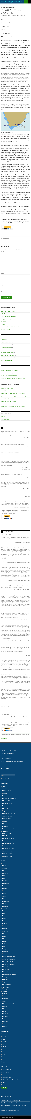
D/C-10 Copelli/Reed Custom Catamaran (10, 750)
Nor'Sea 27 (5, 951)
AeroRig (5, 910)
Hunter (5, 936)
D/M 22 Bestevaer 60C (6, 756)
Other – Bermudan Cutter (9, 956)
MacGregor (5, 891)
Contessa (5, 923)
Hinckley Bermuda (7, 933)
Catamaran (5, 863)
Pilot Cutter (6, 971)
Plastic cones (6, 808)
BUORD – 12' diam (7, 833)
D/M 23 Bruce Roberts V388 (7, 753)
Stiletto (5, 903)
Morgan (5, 949)
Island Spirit (6, 883)
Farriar (4, 1001)
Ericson (5, 928)
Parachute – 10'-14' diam (8, 838)
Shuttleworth (6, 901)
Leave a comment (22, 15)
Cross (4, 996)
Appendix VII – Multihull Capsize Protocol (10, 404)
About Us (3, 416)
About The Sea (8, 428)
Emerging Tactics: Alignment (7, 319)
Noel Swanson (12, 15)
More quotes (4, 526)
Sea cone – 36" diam (7, 816)
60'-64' (4, 1054)
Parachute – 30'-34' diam (8, 848)
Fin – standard (5, 1072)
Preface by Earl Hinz (5, 313)
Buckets (5, 788)
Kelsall (4, 886)
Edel (4, 878)
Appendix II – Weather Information (8, 390)
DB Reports (3, 339)
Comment (3, 255)
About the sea (4, 521)
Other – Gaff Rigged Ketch (9, 964)
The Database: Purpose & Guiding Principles (10, 326)
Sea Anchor (5, 831)
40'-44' (4, 1044)
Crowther (5, 873)
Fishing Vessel (6, 989)
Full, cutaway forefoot (7, 1077)
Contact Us (3, 421)
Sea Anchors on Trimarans (6, 360)
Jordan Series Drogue (8, 795)
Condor (5, 993)
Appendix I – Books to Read (7, 388)
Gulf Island (5, 931)
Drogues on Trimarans (6, 347)
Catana (4, 870)
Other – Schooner (7, 966)
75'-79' (4, 1062)
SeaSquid (5, 823)
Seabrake (5, 821)
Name (2, 273)
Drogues (3, 324)
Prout (4, 896)
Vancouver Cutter (7, 984)
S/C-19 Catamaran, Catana (6, 239)
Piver (4, 1019)
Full (3, 1074)
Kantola (5, 1006)
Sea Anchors (3, 321)
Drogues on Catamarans (6, 342)
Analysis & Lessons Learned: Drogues (9, 375)
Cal (4, 913)
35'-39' (4, 1041)
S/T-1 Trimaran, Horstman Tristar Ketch (17, 1105)
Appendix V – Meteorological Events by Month (11, 398)
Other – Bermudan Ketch (9, 959)
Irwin (4, 938)
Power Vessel (5, 987)
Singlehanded (5, 778)
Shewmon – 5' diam (7, 856)
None (3, 1082)
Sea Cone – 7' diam (7, 853)
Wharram (5, 906)
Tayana (4, 982)
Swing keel (4, 1084)
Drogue (4, 786)
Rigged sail (5, 811)
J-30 (4, 943)
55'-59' (4, 1052)
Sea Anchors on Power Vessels (7, 355)
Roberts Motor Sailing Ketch (9, 974)
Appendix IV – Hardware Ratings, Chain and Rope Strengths (14, 396)
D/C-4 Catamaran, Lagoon (15, 1108)
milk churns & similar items (9, 798)
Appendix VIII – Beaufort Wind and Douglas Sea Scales (13, 406)
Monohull (4, 908)
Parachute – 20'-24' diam (8, 843)
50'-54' (4, 1049)
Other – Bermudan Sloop (8, 961)
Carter (4, 921)
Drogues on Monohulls (6, 344)
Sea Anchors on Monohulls (7, 352)
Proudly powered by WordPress (7, 1117)
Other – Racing (6, 1016)
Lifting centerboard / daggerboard (10, 1079)
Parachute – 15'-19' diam (8, 841)
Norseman (5, 954)
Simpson (5, 1026)
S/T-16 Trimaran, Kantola (14, 1100)
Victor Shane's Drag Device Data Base (11, 2)
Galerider (5, 793)
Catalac (5, 868)
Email (2, 279)
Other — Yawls (6, 969)
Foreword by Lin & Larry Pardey (8, 311)
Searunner (5, 898)
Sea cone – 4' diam (7, 818)
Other (4, 893)
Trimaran (4, 991)
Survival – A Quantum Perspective (8, 316)
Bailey (4, 865)
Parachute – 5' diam (7, 803)
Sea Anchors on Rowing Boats (7, 357)
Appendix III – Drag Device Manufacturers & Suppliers (13, 393)
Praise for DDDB (8, 531)
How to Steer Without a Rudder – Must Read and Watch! (13, 378)
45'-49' (4, 1046)
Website (3, 286)
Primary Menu (29, 1)
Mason (4, 946)
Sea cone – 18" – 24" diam (9, 813)
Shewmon (5, 826)
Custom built (6, 998)
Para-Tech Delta (6, 800)
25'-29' (4, 1036)
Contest (5, 926)
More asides (4, 738)
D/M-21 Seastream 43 (6, 758)
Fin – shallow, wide (6, 1069)
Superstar (5, 979)
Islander (5, 941)
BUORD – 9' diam (7, 790)
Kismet (4, 1011)
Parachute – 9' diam (7, 806)
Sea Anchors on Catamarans (8, 7)
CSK (4, 875)
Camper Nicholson (7, 915)
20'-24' (4, 1034)
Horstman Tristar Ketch (8, 1003)
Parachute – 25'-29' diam (8, 846)
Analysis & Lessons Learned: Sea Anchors (10, 370)
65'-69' (4, 1057)
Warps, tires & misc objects (9, 828)
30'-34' (4, 1039)
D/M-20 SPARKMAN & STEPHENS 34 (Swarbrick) (12, 761)
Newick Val (5, 1013)
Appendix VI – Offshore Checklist (8, 401)
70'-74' (4, 1059)
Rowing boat (6, 977)
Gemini (5, 880)
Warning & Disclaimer (6, 329)
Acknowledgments (5, 419)
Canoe (4, 918)
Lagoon (5, 888)
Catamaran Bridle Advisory (7, 373)
